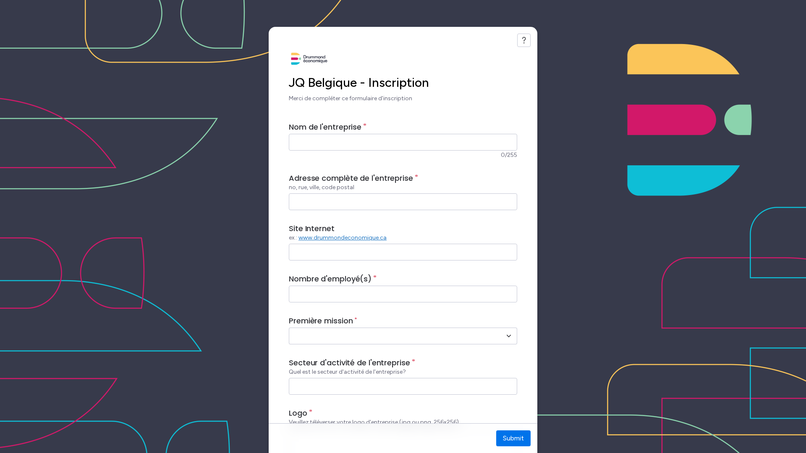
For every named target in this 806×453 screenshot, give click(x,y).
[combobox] (394, 336)
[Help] (524, 40)
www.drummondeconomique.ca (342, 237)
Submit (513, 438)
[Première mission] (509, 336)
